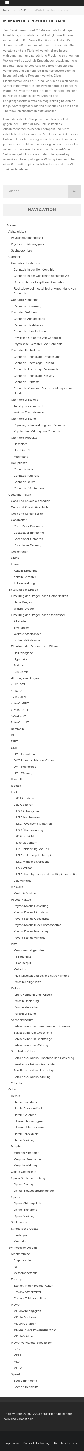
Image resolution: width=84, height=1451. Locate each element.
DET (14, 735)
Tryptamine (21, 627)
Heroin (15, 1096)
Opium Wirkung (24, 1216)
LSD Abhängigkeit (28, 811)
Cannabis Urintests (26, 382)
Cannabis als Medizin (25, 263)
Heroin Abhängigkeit (30, 1121)
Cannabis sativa (24, 482)
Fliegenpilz (23, 956)
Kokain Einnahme (25, 570)
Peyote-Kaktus (21, 899)
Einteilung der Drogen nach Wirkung (35, 646)
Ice (16, 1266)
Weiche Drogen (24, 608)
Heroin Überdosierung (31, 1127)
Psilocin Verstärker (26, 1007)
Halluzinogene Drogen (23, 678)
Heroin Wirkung (24, 1140)
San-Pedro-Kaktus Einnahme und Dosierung (44, 1058)
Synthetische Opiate (24, 1228)
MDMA (15, 1304)
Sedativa (19, 665)
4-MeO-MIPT (20, 703)
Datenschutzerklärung (36, 1443)
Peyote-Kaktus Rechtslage (32, 931)
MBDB (18, 1355)
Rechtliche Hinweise (66, 1443)
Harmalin (17, 779)
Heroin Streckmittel (26, 1134)
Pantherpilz (23, 963)
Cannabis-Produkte (24, 437)
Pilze (14, 944)
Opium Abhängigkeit (27, 1203)
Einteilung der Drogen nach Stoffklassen (38, 615)
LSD (14, 792)
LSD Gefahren (23, 804)
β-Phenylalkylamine (27, 640)
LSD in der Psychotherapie (34, 855)
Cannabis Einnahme (25, 299)
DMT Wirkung (23, 773)
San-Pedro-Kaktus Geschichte (34, 1064)
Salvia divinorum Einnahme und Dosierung (43, 1026)
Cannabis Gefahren (24, 312)
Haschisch (21, 444)
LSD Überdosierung (29, 830)
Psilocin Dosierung (26, 1001)
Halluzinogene (23, 653)
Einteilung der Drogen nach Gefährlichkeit (39, 596)
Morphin (16, 1146)
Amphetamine (20, 1254)
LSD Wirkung (22, 880)
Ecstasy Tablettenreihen (30, 1298)
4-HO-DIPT (18, 691)
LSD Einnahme (24, 798)
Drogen (11, 225)
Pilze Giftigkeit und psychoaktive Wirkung (41, 975)
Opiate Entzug (23, 1184)
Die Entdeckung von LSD (33, 849)
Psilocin (16, 988)
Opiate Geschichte (23, 1171)
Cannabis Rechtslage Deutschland (37, 356)
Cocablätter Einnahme (29, 532)
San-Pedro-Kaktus (23, 1051)
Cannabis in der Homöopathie (34, 269)
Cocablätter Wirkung (27, 545)
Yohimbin (17, 1083)
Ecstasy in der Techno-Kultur (33, 1285)
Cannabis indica (24, 469)
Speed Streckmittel (26, 1387)
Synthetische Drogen (22, 1247)
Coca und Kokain (20, 494)
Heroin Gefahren (25, 1115)
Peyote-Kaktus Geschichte (32, 918)
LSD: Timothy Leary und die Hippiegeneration (47, 874)
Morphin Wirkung (25, 1165)
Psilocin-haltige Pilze (27, 982)
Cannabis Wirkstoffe (24, 399)
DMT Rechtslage (25, 766)
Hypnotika (20, 659)
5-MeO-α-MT (20, 722)
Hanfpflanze (19, 463)
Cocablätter (19, 520)
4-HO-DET (18, 684)
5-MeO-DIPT (19, 710)
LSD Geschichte (25, 836)
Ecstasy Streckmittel (27, 1292)
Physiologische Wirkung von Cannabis (39, 425)
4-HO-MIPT (19, 697)
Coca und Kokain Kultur (27, 513)
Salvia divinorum (22, 1020)
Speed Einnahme (25, 1380)
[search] (74, 191)
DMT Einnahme (24, 754)
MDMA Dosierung (25, 1317)
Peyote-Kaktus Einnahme (31, 912)
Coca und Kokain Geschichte (30, 507)
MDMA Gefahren (25, 1323)
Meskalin (17, 887)
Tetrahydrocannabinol (28, 406)
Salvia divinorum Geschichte (33, 1032)
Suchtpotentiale (21, 250)
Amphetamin (22, 1260)
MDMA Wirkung (24, 1336)
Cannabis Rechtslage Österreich (36, 369)
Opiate (12, 1089)
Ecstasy (16, 1279)
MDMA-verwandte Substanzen (32, 1342)
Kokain (15, 564)
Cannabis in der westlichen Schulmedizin (41, 275)
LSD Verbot (24, 868)
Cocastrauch (19, 551)
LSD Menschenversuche (33, 861)
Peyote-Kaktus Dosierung (31, 906)
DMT (14, 747)
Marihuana (21, 456)
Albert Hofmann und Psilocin (33, 994)
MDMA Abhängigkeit (27, 1311)
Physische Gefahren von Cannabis (37, 337)
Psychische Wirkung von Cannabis (37, 431)
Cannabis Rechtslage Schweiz (34, 375)
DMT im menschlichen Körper (34, 760)
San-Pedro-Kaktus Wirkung (32, 1077)
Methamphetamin (25, 1273)
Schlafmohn (19, 1222)
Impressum (12, 1443)
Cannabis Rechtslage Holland (34, 363)
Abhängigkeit (17, 231)
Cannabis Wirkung (23, 418)
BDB (17, 1349)
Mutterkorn (21, 969)
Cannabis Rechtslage (25, 350)
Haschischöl (22, 450)
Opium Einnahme (25, 1209)
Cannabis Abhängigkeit (29, 318)
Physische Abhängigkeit (27, 237)
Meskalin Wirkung (26, 893)
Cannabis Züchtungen (29, 488)
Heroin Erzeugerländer (29, 1108)
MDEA (18, 1368)
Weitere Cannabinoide (29, 412)
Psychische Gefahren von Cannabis (38, 344)
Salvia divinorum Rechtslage (33, 1039)
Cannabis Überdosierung (31, 331)
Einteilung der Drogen (23, 589)
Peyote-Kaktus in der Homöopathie (37, 925)
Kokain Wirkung (24, 583)
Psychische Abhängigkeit (28, 244)
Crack (15, 558)
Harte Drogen (23, 602)
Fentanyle (20, 1235)
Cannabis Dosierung (27, 306)
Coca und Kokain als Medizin (30, 501)
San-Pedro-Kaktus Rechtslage (34, 1070)
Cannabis (14, 256)
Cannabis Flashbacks (28, 325)
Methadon (20, 1241)
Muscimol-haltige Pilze (29, 950)
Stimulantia (21, 672)
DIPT (14, 741)
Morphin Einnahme (26, 1152)
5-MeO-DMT (19, 716)
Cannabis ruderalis (26, 475)
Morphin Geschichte (27, 1159)
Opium (15, 1197)
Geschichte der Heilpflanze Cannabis (39, 282)
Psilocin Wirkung (25, 1013)
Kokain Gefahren (25, 577)
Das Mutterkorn (26, 842)
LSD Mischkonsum (29, 817)
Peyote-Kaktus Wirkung (29, 937)
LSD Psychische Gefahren (34, 823)
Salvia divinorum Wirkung (31, 1045)
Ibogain (16, 785)
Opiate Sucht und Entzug (28, 1178)
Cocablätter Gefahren (28, 539)
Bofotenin (17, 729)
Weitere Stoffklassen (28, 634)
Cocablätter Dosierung (29, 526)
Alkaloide (20, 621)
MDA (17, 1361)
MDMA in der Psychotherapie (35, 1330)
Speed (15, 1374)
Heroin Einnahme (25, 1102)
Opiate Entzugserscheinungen (34, 1190)
